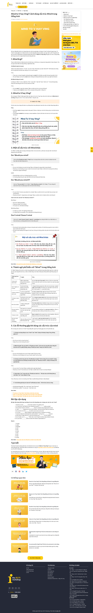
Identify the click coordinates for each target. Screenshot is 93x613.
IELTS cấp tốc (50, 574)
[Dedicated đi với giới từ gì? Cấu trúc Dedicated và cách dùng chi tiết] (19, 535)
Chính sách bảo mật (30, 569)
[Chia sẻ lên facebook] (16, 471)
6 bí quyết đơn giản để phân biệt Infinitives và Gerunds (29, 264)
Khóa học (31, 3)
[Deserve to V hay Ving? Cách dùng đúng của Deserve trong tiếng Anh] (19, 497)
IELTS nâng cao (50, 572)
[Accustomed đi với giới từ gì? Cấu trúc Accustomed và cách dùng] (19, 548)
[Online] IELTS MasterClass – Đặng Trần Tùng (56, 578)
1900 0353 (17, 592)
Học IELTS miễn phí (54, 3)
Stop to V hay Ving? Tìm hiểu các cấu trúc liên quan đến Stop (27, 396)
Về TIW (27, 568)
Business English (51, 577)
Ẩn (68, 12)
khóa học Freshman (31, 453)
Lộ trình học (46, 3)
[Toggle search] (16, 7)
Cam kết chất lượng (30, 571)
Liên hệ (27, 572)
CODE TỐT (58, 611)
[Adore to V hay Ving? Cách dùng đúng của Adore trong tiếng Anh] (19, 522)
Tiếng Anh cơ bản (51, 568)
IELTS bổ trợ (50, 575)
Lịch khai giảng (63, 3)
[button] (22, 7)
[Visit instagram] (13, 588)
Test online (38, 3)
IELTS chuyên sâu (51, 571)
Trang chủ (18, 3)
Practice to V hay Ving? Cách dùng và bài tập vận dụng (26, 393)
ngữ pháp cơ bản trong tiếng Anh (46, 447)
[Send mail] (19, 588)
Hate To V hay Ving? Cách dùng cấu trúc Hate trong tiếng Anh (27, 394)
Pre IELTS (49, 569)
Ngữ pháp (25, 10)
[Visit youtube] (16, 588)
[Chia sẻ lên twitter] (26, 471)
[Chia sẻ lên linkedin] (23, 471)
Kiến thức (70, 3)
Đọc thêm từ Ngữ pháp (35, 558)
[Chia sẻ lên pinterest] (19, 471)
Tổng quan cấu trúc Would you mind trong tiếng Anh (28, 439)
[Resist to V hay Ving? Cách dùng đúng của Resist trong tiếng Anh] (19, 485)
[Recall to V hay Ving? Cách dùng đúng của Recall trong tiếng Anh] (19, 510)
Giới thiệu (24, 3)
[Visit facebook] (9, 588)
